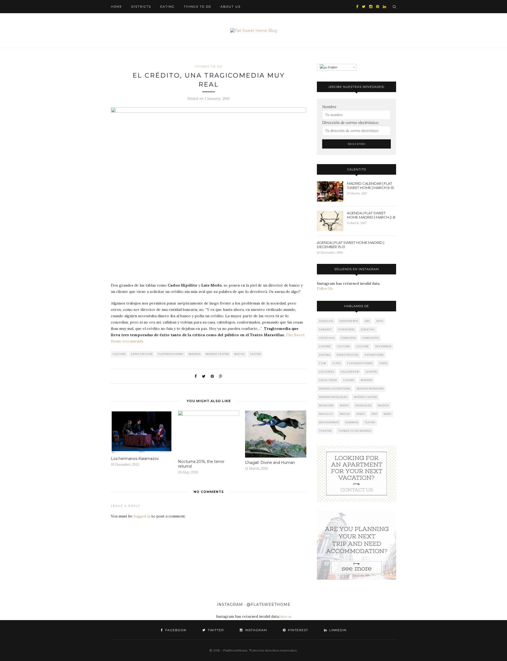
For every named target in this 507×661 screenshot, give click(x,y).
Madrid (194, 354)
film (322, 363)
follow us (285, 617)
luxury (348, 380)
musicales (363, 405)
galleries (326, 371)
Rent (387, 413)
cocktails (327, 337)
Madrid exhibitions (334, 388)
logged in (142, 516)
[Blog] (356, 473)
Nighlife (326, 413)
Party (360, 413)
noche (239, 354)
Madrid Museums (370, 388)
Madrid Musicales (333, 397)
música (383, 405)
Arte (379, 321)
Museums (326, 405)
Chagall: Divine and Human (270, 462)
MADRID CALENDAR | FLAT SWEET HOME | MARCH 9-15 (370, 185)
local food (328, 380)
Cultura (119, 354)
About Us (230, 6)
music (344, 405)
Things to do (197, 6)
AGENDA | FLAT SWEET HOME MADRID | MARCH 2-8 (371, 215)
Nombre (329, 106)
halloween (350, 371)
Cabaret (325, 329)
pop (374, 413)
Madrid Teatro (217, 354)
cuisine (325, 346)
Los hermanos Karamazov (135, 458)
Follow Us (325, 288)
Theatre (325, 430)
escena (324, 354)
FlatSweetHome (171, 354)
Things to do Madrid (354, 430)
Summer (351, 422)
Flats (336, 363)
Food (383, 363)
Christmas (346, 329)
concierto (370, 337)
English (332, 67)
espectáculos (142, 354)
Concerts (348, 337)
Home (116, 6)
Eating (167, 6)
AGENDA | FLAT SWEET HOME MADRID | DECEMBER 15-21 (350, 244)
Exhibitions (374, 354)
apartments (348, 321)
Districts (141, 6)
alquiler (326, 321)
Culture (362, 346)
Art (367, 321)
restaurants (329, 422)
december (383, 346)
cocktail (368, 329)
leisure (371, 371)
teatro (255, 354)
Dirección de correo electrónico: (350, 122)
